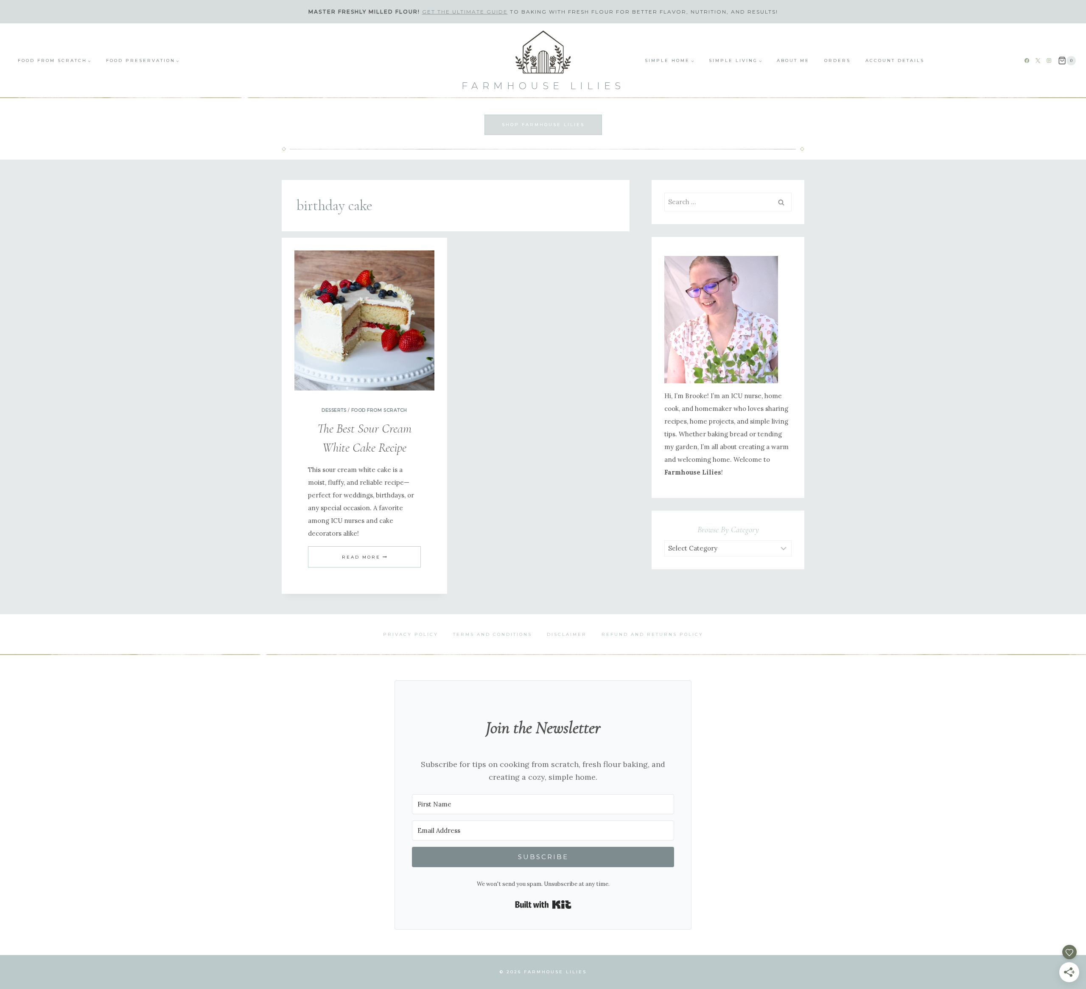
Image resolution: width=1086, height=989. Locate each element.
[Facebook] (1027, 61)
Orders (837, 60)
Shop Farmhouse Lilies (543, 124)
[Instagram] (1049, 61)
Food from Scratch (379, 410)
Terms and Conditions (492, 634)
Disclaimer (567, 634)
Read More (364, 557)
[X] (1038, 61)
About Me (793, 60)
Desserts (334, 410)
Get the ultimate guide (465, 11)
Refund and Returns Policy (652, 634)
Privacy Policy (410, 634)
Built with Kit (543, 904)
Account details (894, 60)
